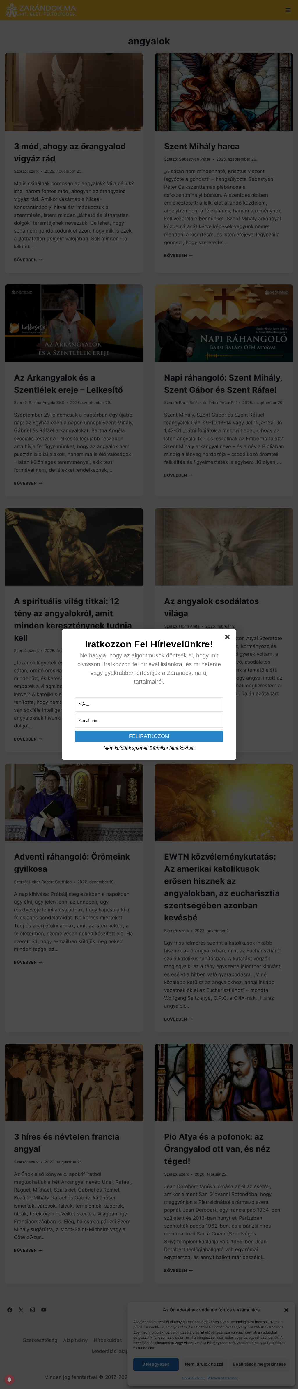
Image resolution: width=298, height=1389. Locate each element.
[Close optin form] (228, 638)
